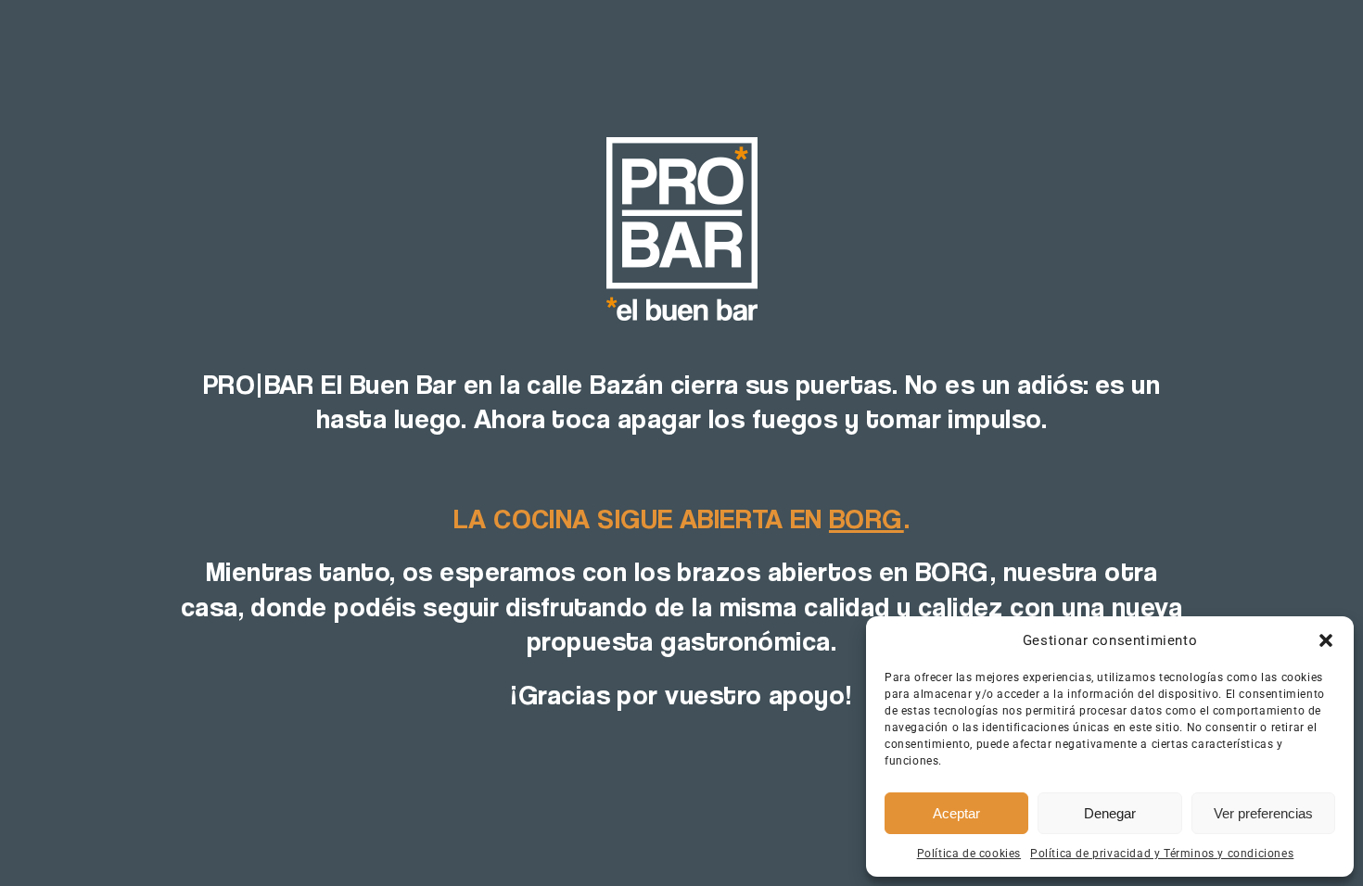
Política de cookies (969, 853)
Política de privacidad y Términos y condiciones (1161, 853)
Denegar (1110, 813)
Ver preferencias (1263, 813)
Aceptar (956, 813)
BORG (866, 518)
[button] (1326, 640)
